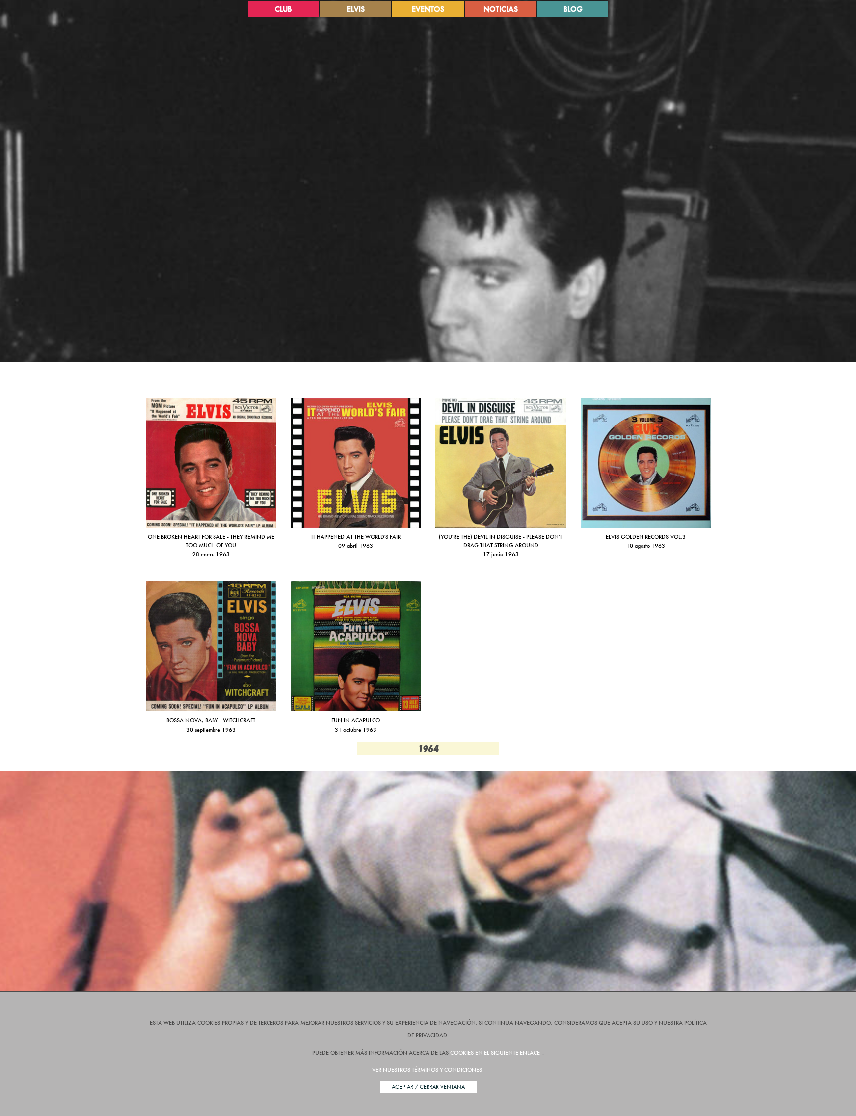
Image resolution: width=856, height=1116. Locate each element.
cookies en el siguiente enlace (495, 1053)
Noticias (500, 9)
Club (283, 9)
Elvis (356, 9)
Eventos (428, 9)
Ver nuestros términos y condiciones (427, 1070)
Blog (573, 9)
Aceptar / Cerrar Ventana (428, 1087)
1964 (428, 748)
